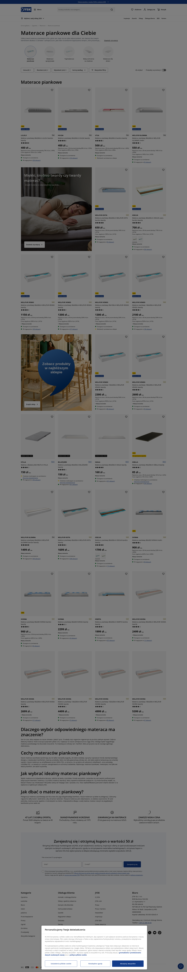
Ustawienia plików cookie (61, 964)
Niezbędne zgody (95, 964)
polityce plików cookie (78, 955)
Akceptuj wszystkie (128, 964)
